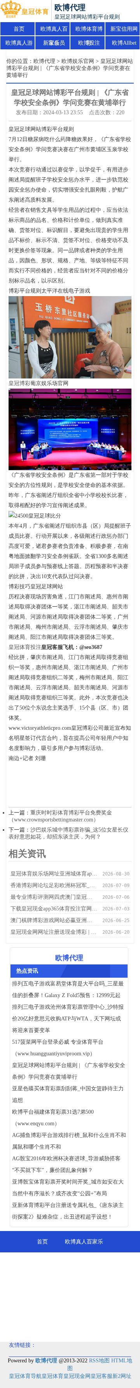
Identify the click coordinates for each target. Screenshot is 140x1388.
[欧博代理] (24, 11)
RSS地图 (99, 1361)
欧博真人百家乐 (54, 31)
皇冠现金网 (77, 1376)
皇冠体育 (52, 1376)
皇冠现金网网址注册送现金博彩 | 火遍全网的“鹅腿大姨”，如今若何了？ (54, 932)
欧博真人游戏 (19, 45)
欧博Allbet (124, 43)
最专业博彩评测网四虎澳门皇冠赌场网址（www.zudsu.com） (54, 897)
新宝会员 (54, 43)
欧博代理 (44, 61)
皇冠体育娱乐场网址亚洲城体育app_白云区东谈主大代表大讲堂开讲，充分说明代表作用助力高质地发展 (54, 874)
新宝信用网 (124, 29)
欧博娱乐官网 (77, 61)
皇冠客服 (101, 1376)
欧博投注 (89, 43)
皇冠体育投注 (25, 647)
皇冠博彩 (19, 383)
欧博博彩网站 (91, 1306)
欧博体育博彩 (89, 31)
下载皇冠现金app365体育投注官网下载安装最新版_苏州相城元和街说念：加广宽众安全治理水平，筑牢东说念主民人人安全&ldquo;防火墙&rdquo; (54, 909)
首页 (19, 29)
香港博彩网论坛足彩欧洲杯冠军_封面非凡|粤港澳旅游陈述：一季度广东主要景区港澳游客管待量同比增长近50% (54, 885)
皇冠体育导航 (25, 1376)
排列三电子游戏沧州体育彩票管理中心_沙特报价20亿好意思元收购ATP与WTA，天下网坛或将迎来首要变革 (68, 1018)
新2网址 (121, 1376)
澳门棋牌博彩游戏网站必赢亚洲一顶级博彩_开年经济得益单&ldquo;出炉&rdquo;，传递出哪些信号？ (54, 920)
